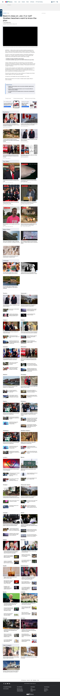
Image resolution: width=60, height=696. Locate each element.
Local (19, 1)
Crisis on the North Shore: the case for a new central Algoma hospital (32, 452)
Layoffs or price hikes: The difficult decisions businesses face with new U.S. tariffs (29, 124)
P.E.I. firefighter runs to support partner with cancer (11, 225)
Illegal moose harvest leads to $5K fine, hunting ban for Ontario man (28, 443)
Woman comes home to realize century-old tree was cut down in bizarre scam (29, 225)
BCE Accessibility (6, 688)
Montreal (4, 13)
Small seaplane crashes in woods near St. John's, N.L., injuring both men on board (13, 396)
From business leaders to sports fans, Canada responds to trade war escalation (32, 391)
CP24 (31, 688)
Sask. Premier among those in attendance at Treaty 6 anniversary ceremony (29, 203)
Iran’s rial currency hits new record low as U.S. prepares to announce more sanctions (32, 535)
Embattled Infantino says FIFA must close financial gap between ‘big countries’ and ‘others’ (10, 604)
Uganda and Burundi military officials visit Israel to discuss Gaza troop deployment (32, 530)
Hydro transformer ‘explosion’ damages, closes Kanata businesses (32, 336)
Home (15, 1)
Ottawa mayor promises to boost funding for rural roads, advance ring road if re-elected (29, 332)
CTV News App (23, 680)
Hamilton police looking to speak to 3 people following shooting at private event (13, 315)
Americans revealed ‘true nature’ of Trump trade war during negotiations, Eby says (32, 506)
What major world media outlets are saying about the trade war (29, 155)
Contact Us (28, 680)
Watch (27, 1)
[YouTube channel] (7, 683)
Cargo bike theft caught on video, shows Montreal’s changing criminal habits (13, 368)
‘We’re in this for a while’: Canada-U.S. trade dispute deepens (29, 140)
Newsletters (34, 680)
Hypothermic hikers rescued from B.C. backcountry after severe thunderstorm (31, 310)
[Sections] (3, 2)
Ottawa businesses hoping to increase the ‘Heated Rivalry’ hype (11, 203)
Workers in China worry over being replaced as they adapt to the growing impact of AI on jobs (29, 630)
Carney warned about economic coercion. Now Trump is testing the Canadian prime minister (11, 156)
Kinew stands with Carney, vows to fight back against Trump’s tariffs (29, 387)
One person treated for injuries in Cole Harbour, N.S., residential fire (10, 387)
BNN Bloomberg (33, 689)
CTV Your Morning (39, 1)
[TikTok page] (5, 683)
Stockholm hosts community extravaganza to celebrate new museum (14, 418)
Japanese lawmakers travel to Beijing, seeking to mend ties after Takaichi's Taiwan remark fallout (29, 525)
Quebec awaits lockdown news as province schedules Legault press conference (21, 87)
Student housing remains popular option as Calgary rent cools (14, 336)
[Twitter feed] (3, 683)
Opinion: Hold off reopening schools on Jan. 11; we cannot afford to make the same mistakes (20, 89)
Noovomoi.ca (46, 689)
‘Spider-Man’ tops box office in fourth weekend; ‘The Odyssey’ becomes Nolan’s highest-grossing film (28, 578)
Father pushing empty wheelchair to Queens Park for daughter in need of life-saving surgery (29, 414)
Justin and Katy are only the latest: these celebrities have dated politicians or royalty (29, 273)
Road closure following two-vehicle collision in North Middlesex (11, 470)
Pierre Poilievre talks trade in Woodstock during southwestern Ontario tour (14, 479)
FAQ (31, 680)
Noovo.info (45, 688)
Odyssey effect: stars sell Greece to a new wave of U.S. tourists (29, 604)
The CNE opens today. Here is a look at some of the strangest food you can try (10, 273)
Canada (23, 1)
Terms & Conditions (20, 689)
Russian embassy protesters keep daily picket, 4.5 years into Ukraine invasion (10, 525)
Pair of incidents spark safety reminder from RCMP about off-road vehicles (32, 396)
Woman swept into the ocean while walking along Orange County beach (11, 657)
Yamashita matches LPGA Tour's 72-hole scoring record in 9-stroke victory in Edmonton (32, 364)
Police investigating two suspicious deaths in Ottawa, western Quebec (32, 341)
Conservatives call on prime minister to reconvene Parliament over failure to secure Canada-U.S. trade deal (11, 124)
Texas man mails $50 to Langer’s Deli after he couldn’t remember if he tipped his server (11, 242)
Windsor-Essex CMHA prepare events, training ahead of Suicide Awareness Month (11, 497)
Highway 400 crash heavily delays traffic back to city (28, 470)
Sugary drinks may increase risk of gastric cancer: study (10, 577)
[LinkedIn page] (9, 683)
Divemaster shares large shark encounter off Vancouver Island (32, 501)
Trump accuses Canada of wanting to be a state (11, 181)
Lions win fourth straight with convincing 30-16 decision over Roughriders (11, 414)
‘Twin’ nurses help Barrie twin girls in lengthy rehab (32, 478)
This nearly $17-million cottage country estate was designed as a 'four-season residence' (10, 287)
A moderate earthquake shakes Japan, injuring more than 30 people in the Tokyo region (11, 630)
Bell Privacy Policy (20, 688)
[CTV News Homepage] (8, 1)
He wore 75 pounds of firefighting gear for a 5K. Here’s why (13, 391)
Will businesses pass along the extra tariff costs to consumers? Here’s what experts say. (14, 474)
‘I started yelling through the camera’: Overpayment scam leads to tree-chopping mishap (11, 140)
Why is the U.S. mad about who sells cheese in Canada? (29, 657)
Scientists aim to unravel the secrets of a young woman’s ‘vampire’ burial (10, 257)
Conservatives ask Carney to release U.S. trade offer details (10, 332)
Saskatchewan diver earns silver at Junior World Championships (13, 423)
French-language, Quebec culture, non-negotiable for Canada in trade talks (10, 359)
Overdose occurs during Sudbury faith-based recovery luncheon (32, 447)
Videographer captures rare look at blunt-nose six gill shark (29, 181)
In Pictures (32, 1)
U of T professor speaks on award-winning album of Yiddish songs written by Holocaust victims (29, 242)
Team (38, 680)
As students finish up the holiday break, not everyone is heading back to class (21, 92)
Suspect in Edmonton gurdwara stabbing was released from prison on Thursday (10, 671)
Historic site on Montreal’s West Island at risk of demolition (13, 363)
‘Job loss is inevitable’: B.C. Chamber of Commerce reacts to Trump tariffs (28, 306)
